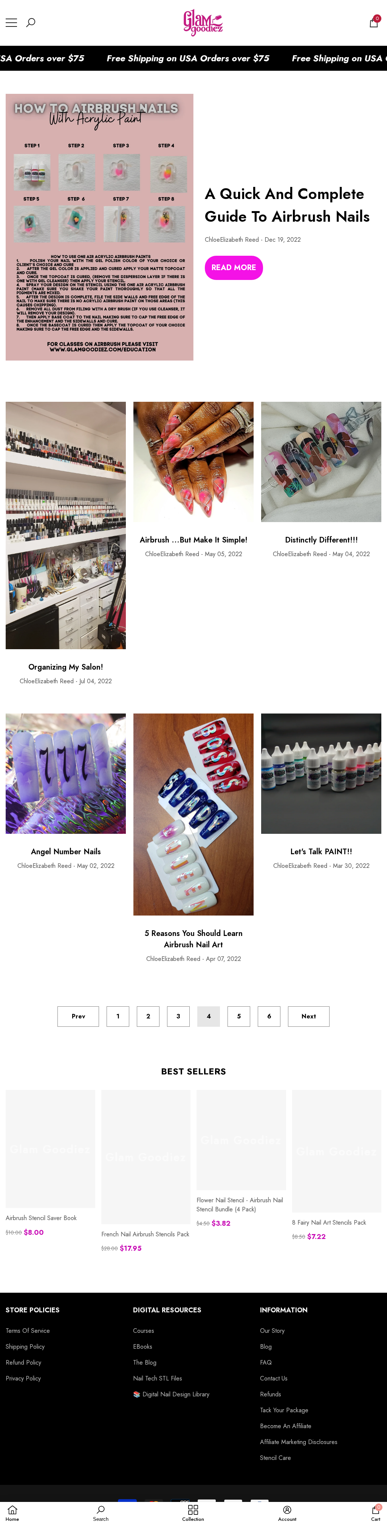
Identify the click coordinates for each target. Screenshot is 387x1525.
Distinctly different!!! (321, 540)
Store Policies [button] (33, 1310)
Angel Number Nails (66, 851)
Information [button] (284, 1310)
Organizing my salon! (65, 667)
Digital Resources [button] (167, 1310)
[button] (30, 22)
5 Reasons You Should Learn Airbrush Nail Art (194, 939)
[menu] (11, 22)
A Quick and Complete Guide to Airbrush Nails (287, 205)
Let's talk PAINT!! (321, 851)
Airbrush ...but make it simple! (194, 540)
